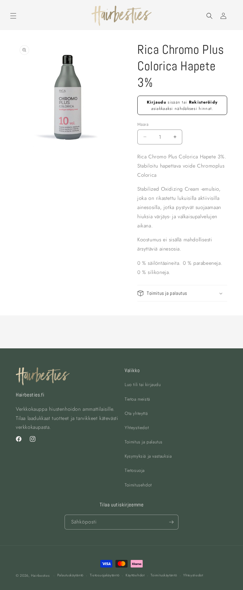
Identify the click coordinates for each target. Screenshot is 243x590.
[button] (13, 16)
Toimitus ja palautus (144, 442)
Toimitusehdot (138, 485)
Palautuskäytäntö (70, 575)
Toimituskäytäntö (164, 575)
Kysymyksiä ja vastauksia (148, 456)
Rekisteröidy (203, 102)
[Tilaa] (171, 522)
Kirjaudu (156, 102)
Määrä (142, 124)
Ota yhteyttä (136, 413)
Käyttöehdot (135, 575)
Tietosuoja (135, 470)
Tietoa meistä (137, 399)
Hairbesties (40, 575)
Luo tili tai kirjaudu (143, 384)
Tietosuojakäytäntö (105, 575)
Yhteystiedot (137, 427)
